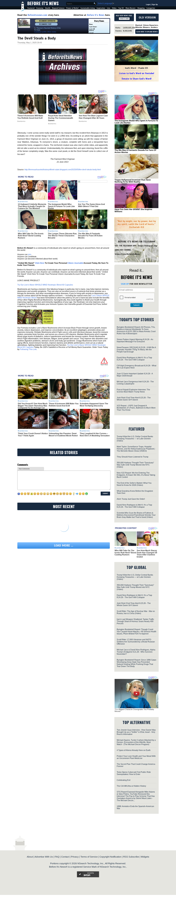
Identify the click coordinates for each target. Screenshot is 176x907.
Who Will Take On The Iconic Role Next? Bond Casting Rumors (31, 236)
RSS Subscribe (131, 856)
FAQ (57, 856)
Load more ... (63, 545)
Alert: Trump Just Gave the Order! (131, 499)
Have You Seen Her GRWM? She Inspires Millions (133, 210)
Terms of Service (89, 856)
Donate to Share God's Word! (136, 78)
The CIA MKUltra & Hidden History (131, 786)
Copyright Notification (110, 856)
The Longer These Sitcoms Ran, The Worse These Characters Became (62, 236)
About (30, 856)
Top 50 (121, 8)
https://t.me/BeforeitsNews (127, 254)
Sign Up (155, 4)
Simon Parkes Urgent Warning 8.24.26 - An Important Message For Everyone (135, 340)
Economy (39, 8)
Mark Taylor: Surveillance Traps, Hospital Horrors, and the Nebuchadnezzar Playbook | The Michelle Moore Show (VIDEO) (136, 449)
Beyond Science (58, 8)
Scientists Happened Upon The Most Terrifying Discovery (94, 405)
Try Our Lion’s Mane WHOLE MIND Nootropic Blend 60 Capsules (45, 285)
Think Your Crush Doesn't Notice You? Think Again (33, 434)
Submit (136, 305)
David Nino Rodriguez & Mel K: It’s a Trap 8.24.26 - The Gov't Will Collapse (134, 359)
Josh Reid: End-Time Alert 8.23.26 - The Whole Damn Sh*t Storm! (134, 399)
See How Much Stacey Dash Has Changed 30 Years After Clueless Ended (147, 553)
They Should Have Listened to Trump (132, 457)
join (29, 254)
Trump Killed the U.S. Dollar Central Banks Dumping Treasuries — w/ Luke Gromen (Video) (135, 438)
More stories (52, 32)
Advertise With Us (44, 856)
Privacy (75, 856)
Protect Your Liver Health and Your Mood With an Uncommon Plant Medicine (136, 757)
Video (114, 8)
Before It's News (43, 3)
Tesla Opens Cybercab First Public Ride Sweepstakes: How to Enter (134, 773)
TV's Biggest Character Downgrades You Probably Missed (134, 710)
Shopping (141, 8)
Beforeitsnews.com (37, 15)
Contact (65, 856)
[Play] (136, 51)
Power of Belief (72, 8)
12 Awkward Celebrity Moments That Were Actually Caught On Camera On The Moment (32, 206)
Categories (150, 8)
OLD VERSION (147, 17)
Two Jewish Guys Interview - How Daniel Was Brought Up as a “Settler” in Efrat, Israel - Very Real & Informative (136, 732)
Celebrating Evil (123, 780)
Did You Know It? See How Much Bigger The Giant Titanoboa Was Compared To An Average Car (33, 406)
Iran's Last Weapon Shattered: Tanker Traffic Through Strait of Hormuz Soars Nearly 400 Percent (135, 621)
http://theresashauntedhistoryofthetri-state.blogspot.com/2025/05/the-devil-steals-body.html (62, 170)
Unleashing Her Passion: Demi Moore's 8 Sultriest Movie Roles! (63, 434)
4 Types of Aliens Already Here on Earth (133, 750)
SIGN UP (125, 284)
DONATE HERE (124, 18)
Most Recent (130, 8)
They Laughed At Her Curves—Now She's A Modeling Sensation (95, 434)
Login (148, 4)
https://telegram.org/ (147, 246)
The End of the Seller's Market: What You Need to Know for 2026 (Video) (134, 484)
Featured (30, 8)
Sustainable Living (87, 8)
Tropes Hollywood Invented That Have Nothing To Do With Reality (133, 180)
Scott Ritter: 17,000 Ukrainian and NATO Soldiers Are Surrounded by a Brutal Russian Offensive (136, 642)
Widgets (145, 856)
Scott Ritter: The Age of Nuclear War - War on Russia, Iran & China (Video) (136, 612)
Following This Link (28, 349)
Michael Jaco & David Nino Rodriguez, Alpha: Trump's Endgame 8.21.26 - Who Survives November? (136, 652)
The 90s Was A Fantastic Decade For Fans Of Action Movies (90, 236)
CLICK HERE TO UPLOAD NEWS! (147, 32)
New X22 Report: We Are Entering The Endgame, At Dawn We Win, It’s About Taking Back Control (136, 475)
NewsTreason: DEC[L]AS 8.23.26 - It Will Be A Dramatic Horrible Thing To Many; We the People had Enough (136, 349)
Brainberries (23, 201)
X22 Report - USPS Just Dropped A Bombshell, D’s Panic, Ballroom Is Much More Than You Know (136, 408)
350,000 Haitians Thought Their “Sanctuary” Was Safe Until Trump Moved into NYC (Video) (135, 465)
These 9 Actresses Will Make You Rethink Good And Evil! (64, 405)
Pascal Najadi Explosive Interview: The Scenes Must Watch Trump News (133, 391)
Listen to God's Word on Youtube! (136, 73)
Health (47, 8)
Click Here (39, 263)
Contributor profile (40, 32)
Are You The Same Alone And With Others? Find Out (91, 205)
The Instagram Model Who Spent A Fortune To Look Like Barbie (61, 206)
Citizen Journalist (75, 263)
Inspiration (101, 8)
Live (108, 8)
